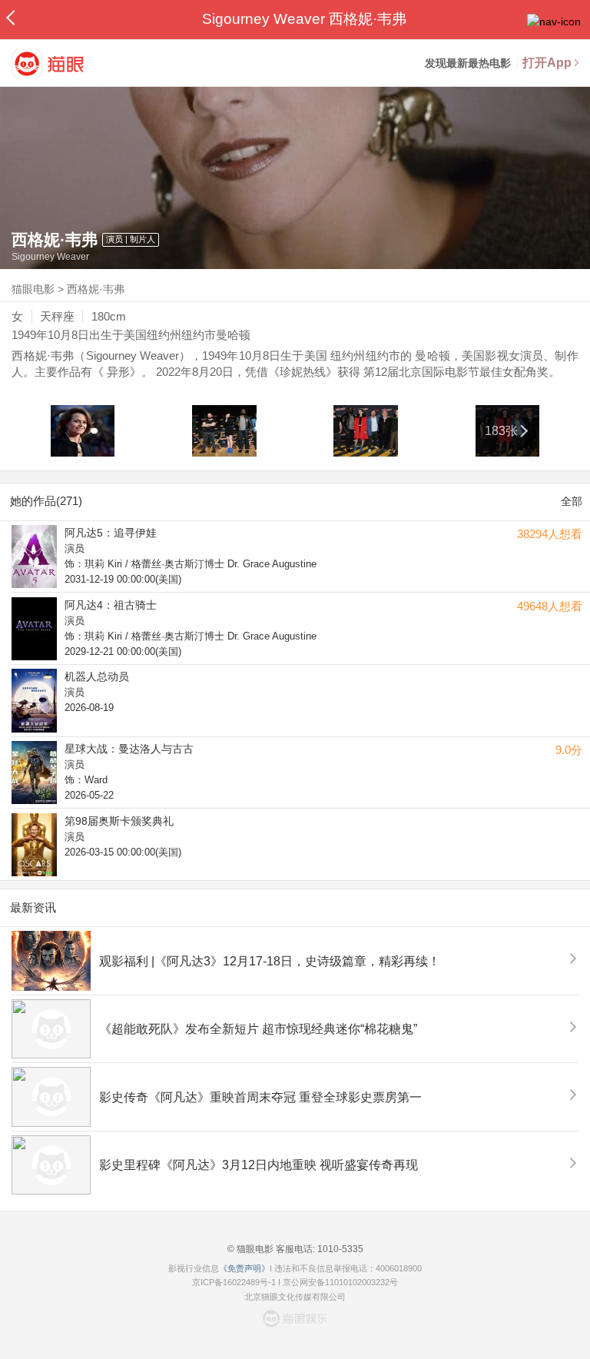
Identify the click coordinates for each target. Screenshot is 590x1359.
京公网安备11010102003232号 (340, 1282)
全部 (571, 501)
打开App (547, 62)
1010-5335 (339, 1249)
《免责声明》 (244, 1268)
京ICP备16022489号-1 (234, 1282)
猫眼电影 (33, 289)
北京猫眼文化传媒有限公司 (295, 1296)
